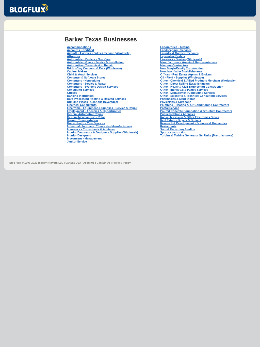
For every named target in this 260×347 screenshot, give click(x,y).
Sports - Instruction (173, 132)
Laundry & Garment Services (179, 53)
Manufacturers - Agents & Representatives (188, 62)
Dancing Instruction (80, 95)
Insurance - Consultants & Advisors (91, 129)
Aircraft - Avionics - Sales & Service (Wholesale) (99, 53)
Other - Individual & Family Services (184, 89)
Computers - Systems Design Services (92, 86)
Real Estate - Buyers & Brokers (180, 120)
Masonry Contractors (174, 65)
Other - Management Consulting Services (187, 92)
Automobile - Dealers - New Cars (88, 59)
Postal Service (169, 107)
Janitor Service (77, 141)
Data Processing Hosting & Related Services (96, 98)
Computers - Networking (83, 80)
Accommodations (79, 47)
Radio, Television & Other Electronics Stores (189, 117)
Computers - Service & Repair (86, 83)
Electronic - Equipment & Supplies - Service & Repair (102, 107)
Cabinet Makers (77, 71)
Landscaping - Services (175, 50)
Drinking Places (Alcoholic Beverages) (92, 101)
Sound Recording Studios (177, 129)
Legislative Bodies (172, 56)
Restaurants (168, 126)
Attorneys (73, 56)
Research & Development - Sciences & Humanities (193, 123)
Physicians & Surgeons (175, 101)
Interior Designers (79, 135)
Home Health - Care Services (86, 123)
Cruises (72, 92)
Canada (70, 162)
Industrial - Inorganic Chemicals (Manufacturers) (99, 126)
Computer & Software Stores (86, 77)
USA (78, 162)
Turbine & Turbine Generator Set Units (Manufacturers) (196, 135)
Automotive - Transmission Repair (90, 65)
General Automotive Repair (85, 114)
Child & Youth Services (82, 74)
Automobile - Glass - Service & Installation (95, 62)
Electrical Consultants (81, 104)
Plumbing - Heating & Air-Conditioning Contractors (194, 104)
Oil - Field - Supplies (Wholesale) (182, 77)
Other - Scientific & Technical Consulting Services (193, 95)
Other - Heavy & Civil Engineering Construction (191, 86)
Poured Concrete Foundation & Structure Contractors (196, 111)
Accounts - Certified (80, 50)
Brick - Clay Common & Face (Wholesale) (94, 68)
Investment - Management (84, 138)
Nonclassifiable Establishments (181, 71)
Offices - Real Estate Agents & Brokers (186, 74)
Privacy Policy (121, 162)
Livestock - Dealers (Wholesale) (181, 59)
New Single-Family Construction (182, 68)
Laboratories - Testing (175, 47)
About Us (88, 162)
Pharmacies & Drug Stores (177, 98)
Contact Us (103, 162)
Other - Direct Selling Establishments (185, 83)
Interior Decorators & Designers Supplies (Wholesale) (102, 132)
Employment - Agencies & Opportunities (94, 111)
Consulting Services (80, 89)
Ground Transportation (82, 120)
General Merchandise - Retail (86, 117)
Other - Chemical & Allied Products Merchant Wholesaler (198, 80)
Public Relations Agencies (177, 114)
